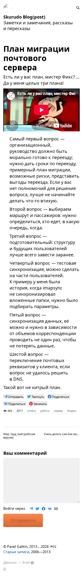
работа (44, 411)
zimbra (31, 411)
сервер (58, 411)
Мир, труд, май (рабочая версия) (19, 435)
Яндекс (72, 411)
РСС (53, 546)
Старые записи (16, 551)
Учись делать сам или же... (61, 434)
